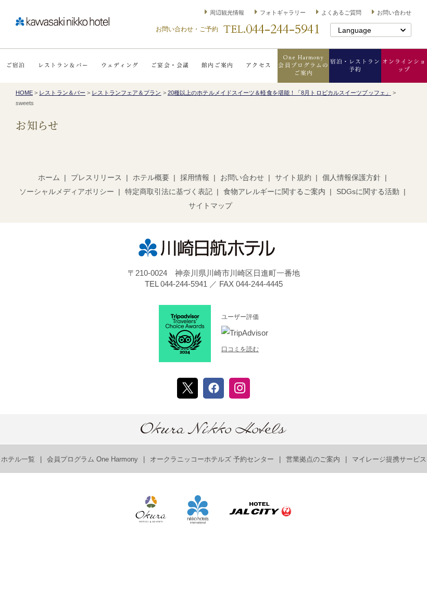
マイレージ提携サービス (389, 459)
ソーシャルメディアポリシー (66, 191)
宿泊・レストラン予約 (355, 65)
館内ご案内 (217, 65)
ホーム (49, 177)
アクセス (258, 65)
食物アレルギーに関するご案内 (274, 191)
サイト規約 (293, 177)
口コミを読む (240, 349)
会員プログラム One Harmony (92, 459)
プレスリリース (96, 177)
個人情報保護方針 (351, 177)
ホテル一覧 (18, 459)
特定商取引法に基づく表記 (168, 191)
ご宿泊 (15, 65)
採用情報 (194, 177)
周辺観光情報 (227, 12)
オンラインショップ (404, 65)
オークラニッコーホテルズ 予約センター (212, 459)
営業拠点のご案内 (313, 459)
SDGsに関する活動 (367, 191)
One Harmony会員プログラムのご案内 (303, 65)
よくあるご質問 (341, 12)
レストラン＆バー (63, 65)
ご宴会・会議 (170, 65)
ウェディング (119, 65)
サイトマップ (210, 205)
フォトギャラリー (283, 12)
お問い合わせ (394, 12)
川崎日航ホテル (62, 22)
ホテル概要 (151, 177)
